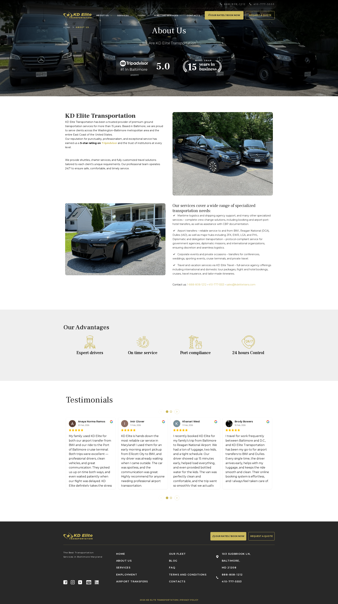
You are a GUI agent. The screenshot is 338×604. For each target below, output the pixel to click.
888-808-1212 (235, 4)
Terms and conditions (187, 574)
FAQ (172, 567)
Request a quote (260, 15)
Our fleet (177, 553)
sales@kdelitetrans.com (240, 284)
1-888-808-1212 (196, 284)
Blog (173, 560)
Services (123, 15)
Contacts (193, 15)
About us (102, 15)
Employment (126, 574)
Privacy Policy (189, 600)
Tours (141, 15)
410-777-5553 (264, 4)
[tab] (167, 411)
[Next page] (176, 411)
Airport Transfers (132, 581)
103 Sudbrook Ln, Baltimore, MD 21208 (236, 560)
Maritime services (166, 15)
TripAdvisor (109, 143)
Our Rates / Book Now (225, 15)
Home (67, 27)
